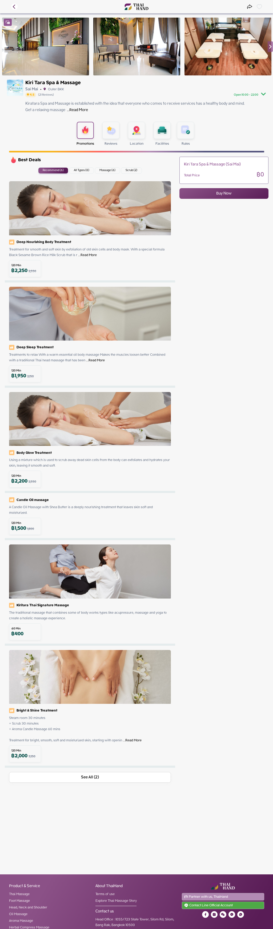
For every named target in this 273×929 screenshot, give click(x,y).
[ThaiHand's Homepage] (137, 6)
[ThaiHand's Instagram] (214, 914)
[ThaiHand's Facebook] (205, 914)
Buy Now (223, 193)
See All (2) (90, 777)
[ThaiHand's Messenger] (231, 914)
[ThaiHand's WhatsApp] (240, 914)
